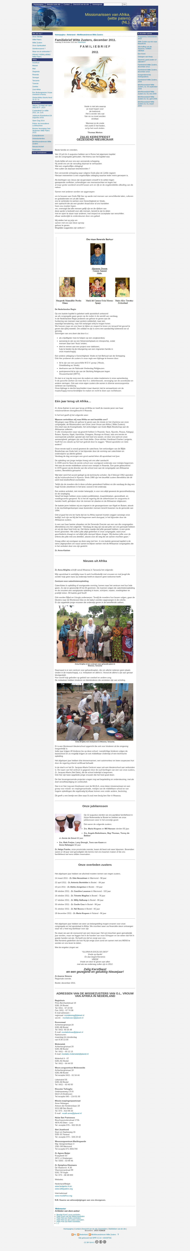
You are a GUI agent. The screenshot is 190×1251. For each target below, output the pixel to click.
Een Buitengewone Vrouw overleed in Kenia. (42, 94)
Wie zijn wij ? (37, 34)
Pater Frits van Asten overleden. (69, 1222)
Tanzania (35, 81)
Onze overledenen (39, 153)
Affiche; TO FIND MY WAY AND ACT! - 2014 (42, 107)
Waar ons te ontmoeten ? (41, 52)
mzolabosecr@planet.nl (73, 1018)
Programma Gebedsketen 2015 (147, 38)
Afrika (34, 60)
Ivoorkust (35, 63)
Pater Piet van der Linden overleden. (70, 1220)
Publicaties (36, 150)
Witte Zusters (37, 43)
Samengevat (97, 4)
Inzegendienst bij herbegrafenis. (144, 76)
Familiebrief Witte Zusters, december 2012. (147, 66)
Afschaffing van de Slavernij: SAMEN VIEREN (145, 49)
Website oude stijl (53, 4)
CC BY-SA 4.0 (89, 1242)
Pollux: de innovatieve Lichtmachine (40, 125)
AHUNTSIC (107, 1238)
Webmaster (82, 42)
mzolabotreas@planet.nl (72, 1032)
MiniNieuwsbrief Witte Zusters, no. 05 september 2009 (147, 87)
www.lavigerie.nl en (63, 1186)
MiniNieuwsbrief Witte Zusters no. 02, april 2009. (147, 98)
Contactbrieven (38, 136)
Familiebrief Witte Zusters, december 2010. (147, 71)
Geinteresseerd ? (38, 49)
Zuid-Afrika (36, 89)
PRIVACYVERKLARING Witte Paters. (41, 56)
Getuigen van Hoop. (145, 57)
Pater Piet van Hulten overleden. (69, 1218)
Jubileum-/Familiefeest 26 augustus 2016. (42, 117)
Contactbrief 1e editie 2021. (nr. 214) (40, 112)
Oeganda (36, 72)
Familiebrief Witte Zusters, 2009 (147, 81)
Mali (34, 69)
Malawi (35, 66)
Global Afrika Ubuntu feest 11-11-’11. (42, 99)
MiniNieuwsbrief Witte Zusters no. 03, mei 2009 (147, 93)
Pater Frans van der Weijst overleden (71, 1216)
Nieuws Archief (38, 147)
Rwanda (35, 75)
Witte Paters (36, 40)
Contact (67, 4)
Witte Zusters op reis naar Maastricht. (147, 43)
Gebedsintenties (38, 139)
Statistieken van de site (117, 1229)
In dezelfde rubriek (145, 34)
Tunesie (35, 84)
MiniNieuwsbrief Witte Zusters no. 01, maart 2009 (146, 104)
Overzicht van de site (81, 4)
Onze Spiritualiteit (39, 46)
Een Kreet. (142, 54)
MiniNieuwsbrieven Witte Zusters (90, 35)
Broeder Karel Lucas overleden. (69, 1215)
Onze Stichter (37, 37)
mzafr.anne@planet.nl (72, 1113)
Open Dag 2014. (38, 121)
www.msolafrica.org (63, 1196)
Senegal (35, 78)
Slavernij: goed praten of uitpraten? (147, 61)
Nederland (71, 35)
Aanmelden (102, 1229)
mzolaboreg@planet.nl (74, 1015)
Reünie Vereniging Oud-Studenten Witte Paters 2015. (41, 131)
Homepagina (60, 35)
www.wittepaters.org (64, 1189)
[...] (58, 1223)
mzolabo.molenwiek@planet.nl (75, 1054)
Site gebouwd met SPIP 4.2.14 (89, 1238)
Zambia (35, 87)
